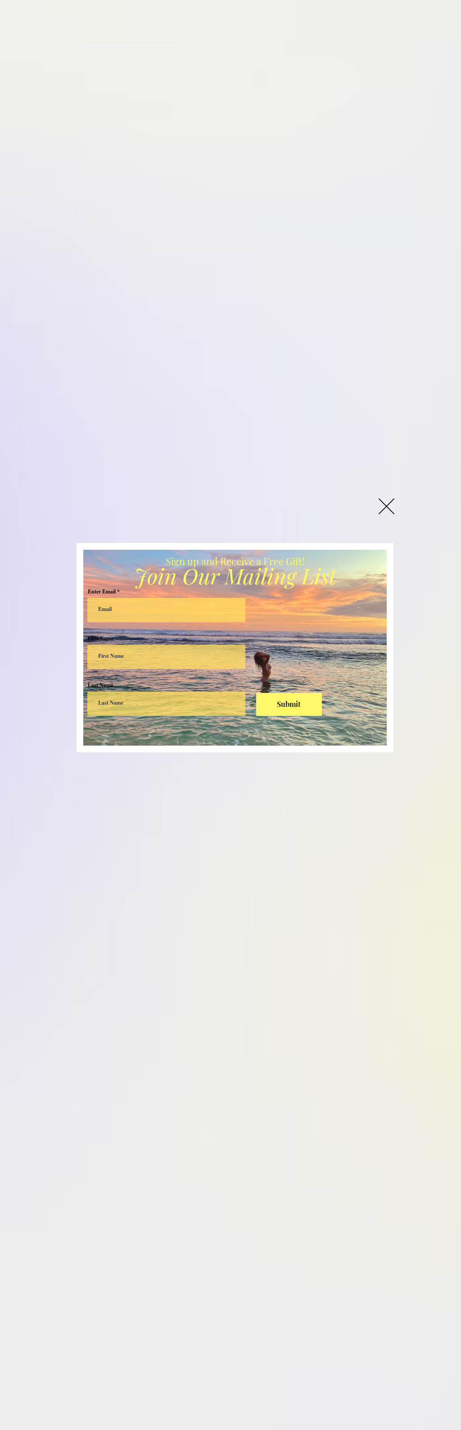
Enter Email (102, 591)
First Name (100, 638)
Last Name (100, 685)
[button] (386, 506)
